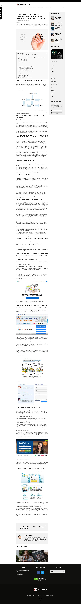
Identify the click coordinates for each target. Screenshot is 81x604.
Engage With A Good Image (23, 75)
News (52, 80)
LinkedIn (44, 540)
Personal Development (55, 83)
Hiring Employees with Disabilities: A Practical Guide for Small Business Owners (59, 24)
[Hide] (0, 19)
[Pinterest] (1, 13)
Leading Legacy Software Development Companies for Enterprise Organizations (58, 18)
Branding (52, 66)
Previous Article (24, 524)
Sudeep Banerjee (20, 20)
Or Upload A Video (21, 76)
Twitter (42, 540)
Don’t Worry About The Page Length (24, 69)
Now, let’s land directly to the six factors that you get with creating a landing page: (32, 58)
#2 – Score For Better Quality (23, 60)
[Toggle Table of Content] (46, 53)
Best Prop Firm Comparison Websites (58, 34)
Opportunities (20, 7)
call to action (19, 519)
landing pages (23, 519)
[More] (1, 18)
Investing (52, 72)
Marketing (27, 7)
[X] (1, 7)
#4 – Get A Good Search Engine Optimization (26, 62)
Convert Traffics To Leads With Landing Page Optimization (28, 54)
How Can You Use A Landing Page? (24, 67)
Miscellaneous (47, 7)
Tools (52, 96)
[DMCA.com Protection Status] (39, 579)
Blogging (52, 65)
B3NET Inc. (38, 537)
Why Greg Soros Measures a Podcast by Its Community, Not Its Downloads (58, 29)
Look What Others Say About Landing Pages (26, 66)
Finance (52, 68)
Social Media (53, 91)
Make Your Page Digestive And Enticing (25, 77)
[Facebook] (1, 5)
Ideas (52, 69)
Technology (40, 7)
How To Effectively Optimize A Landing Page (26, 68)
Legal (52, 74)
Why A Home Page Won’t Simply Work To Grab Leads (27, 55)
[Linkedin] (1, 9)
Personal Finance (54, 84)
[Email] (1, 16)
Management (34, 7)
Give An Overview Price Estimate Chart (25, 74)
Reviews (52, 90)
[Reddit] (1, 11)
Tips (51, 94)
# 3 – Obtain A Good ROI (23, 61)
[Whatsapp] (1, 14)
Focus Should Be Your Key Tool (24, 70)
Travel (52, 97)
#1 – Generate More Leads (23, 59)
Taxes (52, 93)
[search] (63, 571)
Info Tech (52, 71)
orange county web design (31, 539)
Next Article (41, 524)
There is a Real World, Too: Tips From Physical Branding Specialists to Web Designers (25, 527)
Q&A (51, 87)
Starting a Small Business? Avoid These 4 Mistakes (38, 526)
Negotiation (53, 78)
